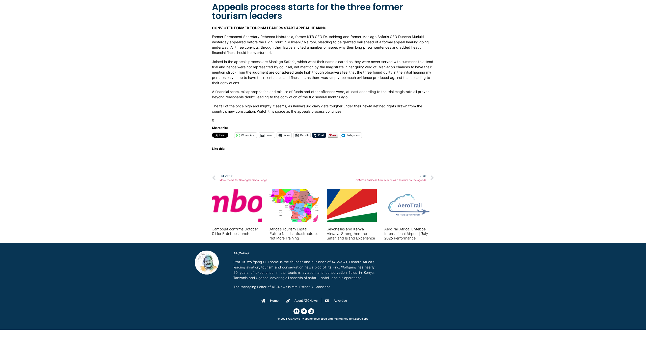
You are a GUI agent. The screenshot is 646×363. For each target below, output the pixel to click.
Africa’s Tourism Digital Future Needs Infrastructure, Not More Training (294, 233)
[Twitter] (304, 311)
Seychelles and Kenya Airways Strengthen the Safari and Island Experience (351, 233)
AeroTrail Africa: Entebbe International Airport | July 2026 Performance (406, 233)
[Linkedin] (311, 311)
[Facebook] (296, 311)
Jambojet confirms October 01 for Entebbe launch (235, 231)
